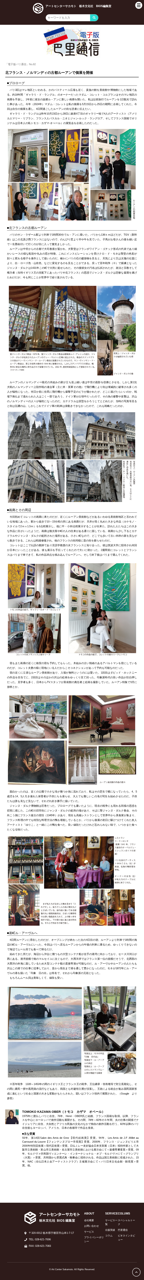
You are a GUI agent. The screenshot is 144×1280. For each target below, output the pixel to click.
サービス (89, 1231)
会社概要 (89, 1220)
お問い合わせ (91, 1225)
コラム (109, 1235)
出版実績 (110, 1230)
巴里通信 (123, 1230)
